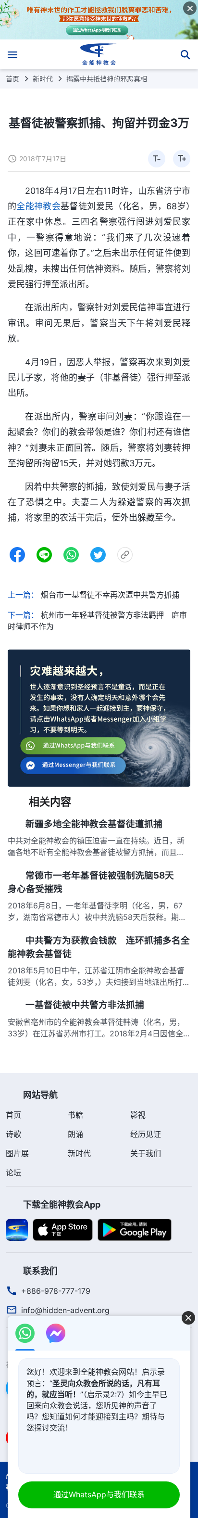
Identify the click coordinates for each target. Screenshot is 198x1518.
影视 (138, 1115)
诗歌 (13, 1134)
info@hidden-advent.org (65, 1310)
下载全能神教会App (61, 1204)
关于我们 (145, 1153)
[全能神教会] (99, 54)
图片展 (17, 1153)
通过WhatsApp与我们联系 (99, 1494)
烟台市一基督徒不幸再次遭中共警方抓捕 (110, 595)
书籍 (75, 1115)
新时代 (43, 79)
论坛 (13, 1172)
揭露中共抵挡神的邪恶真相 (106, 79)
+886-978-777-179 (55, 1291)
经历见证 (145, 1134)
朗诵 (75, 1134)
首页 (12, 79)
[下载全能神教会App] (17, 1229)
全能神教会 (38, 206)
